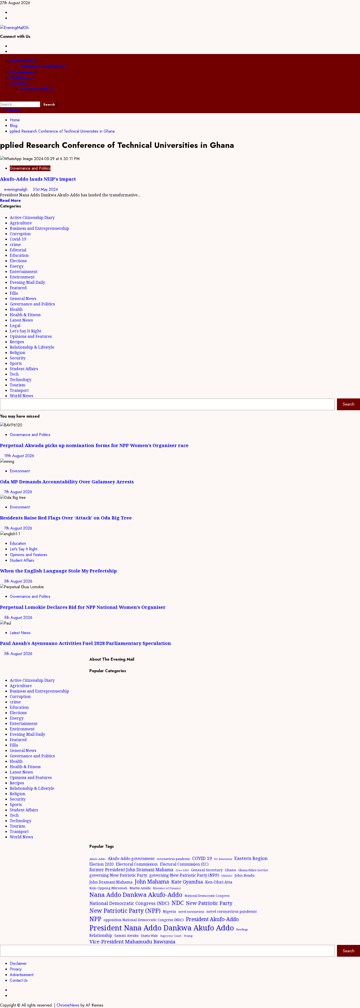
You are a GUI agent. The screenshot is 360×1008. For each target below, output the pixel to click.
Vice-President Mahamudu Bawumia (132, 941)
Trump (188, 936)
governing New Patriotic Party (118, 875)
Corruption (20, 233)
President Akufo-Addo (212, 919)
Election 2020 (101, 864)
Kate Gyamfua (187, 882)
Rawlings (242, 929)
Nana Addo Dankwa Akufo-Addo (135, 894)
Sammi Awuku (126, 935)
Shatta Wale (149, 935)
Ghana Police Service (253, 870)
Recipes (17, 341)
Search (348, 404)
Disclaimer (18, 963)
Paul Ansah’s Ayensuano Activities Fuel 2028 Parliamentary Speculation (85, 643)
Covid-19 (18, 239)
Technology (20, 379)
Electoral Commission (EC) (184, 864)
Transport (19, 390)
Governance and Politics (42, 66)
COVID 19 (202, 858)
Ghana (230, 870)
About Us (18, 83)
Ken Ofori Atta (218, 882)
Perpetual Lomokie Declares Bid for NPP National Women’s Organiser (83, 607)
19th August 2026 (19, 456)
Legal (15, 325)
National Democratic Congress (207, 896)
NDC (177, 903)
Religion (17, 352)
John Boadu (245, 875)
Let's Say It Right (25, 331)
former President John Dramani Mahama (131, 869)
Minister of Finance (167, 888)
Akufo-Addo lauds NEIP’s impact (39, 179)
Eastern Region (251, 858)
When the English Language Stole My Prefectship (58, 571)
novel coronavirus (191, 912)
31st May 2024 (45, 189)
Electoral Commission (137, 864)
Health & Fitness (25, 314)
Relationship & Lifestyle (32, 347)
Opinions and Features (31, 336)
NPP (95, 918)
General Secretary (207, 869)
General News (23, 61)
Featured (18, 287)
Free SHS (182, 870)
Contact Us (19, 980)
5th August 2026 (18, 581)
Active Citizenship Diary (32, 217)
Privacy (16, 969)
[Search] (1, 98)
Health (16, 309)
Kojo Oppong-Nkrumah (108, 888)
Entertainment (23, 72)
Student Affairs (24, 368)
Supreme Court (170, 936)
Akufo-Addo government (131, 858)
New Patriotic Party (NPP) (125, 910)
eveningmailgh (16, 189)
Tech (14, 374)
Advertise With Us (37, 89)
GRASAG (226, 875)
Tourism (17, 385)
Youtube (11, 110)
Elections (18, 260)
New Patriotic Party (209, 902)
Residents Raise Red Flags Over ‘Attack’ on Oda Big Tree (66, 518)
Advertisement (21, 975)
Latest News (21, 320)
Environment (22, 277)
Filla (14, 293)
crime (15, 244)
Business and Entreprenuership (39, 228)
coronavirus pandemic (173, 859)
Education (19, 255)
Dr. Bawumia (223, 859)
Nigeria (169, 911)
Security (17, 358)
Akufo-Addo (97, 859)
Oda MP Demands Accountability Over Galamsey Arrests (67, 481)
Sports (16, 363)
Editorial (18, 250)
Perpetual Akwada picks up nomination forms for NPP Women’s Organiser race (94, 445)
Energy (17, 266)
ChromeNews (68, 1005)
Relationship (100, 935)
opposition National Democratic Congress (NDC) (144, 919)
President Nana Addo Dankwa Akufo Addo (161, 928)
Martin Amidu (140, 888)
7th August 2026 (18, 492)
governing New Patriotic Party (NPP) (184, 875)
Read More (10, 200)
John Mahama (152, 881)
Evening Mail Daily (27, 282)
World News (21, 78)
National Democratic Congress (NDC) (129, 903)
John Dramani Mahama (110, 882)
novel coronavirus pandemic (231, 911)
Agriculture (21, 223)
